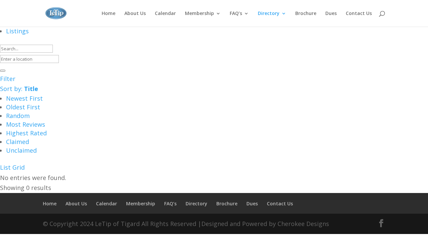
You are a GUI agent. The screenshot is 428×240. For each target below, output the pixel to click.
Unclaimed (21, 150)
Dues (331, 13)
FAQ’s (236, 13)
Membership (199, 13)
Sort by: (19, 89)
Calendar (165, 13)
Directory (269, 13)
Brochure (305, 13)
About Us (135, 13)
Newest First (24, 98)
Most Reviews (25, 124)
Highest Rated (26, 133)
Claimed (17, 142)
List (5, 167)
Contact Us (359, 13)
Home (108, 13)
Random (18, 116)
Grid (18, 167)
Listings (17, 31)
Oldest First (23, 107)
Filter (7, 79)
